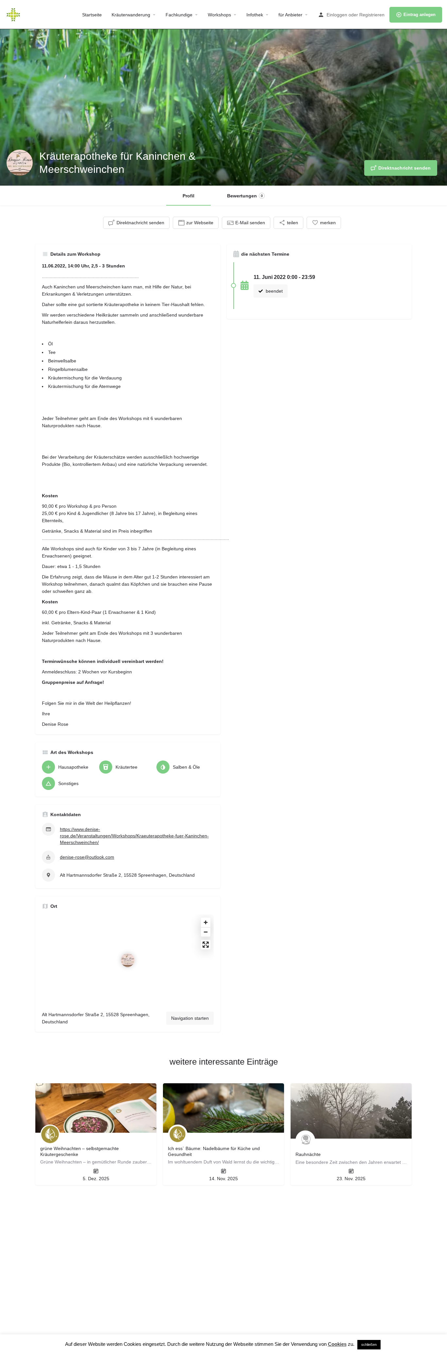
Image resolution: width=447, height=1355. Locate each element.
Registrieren (371, 14)
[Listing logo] (20, 163)
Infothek (254, 14)
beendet (273, 291)
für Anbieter (290, 14)
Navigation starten (190, 1018)
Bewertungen (245, 195)
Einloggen (337, 14)
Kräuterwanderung (131, 14)
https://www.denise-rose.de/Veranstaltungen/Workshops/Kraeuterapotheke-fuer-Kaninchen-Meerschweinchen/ (134, 836)
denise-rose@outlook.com (87, 857)
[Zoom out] (205, 932)
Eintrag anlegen (419, 14)
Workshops (219, 14)
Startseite (92, 14)
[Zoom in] (205, 922)
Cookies (337, 1344)
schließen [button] (369, 1344)
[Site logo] (14, 14)
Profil (188, 195)
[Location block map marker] (127, 960)
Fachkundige (179, 14)
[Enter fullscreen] (205, 944)
